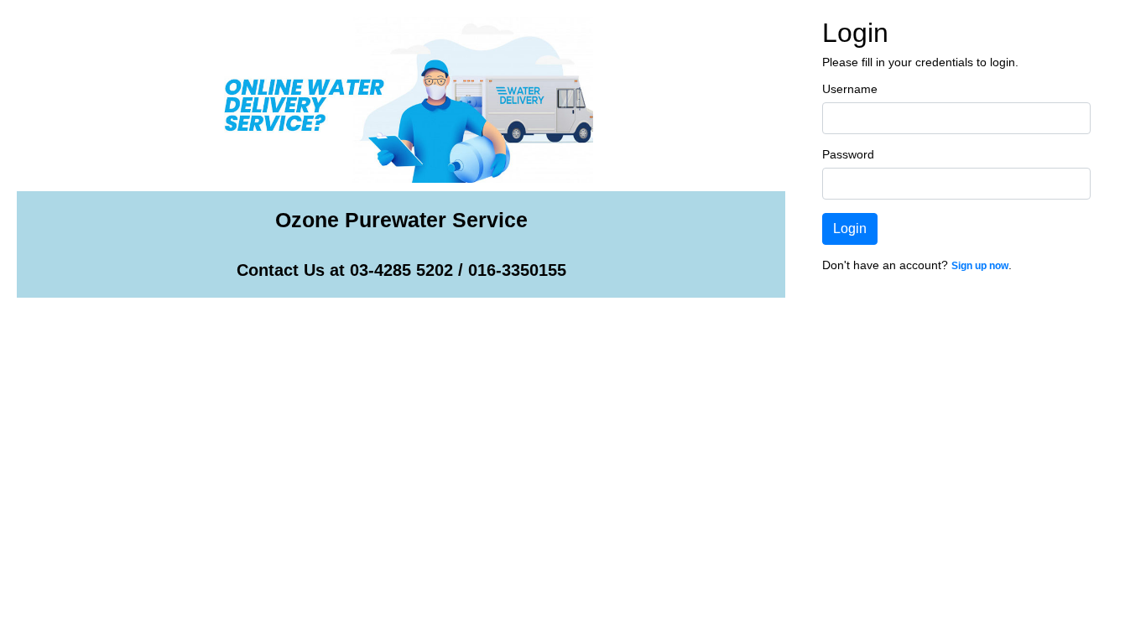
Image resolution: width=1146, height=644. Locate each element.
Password (848, 154)
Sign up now (979, 266)
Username (850, 89)
